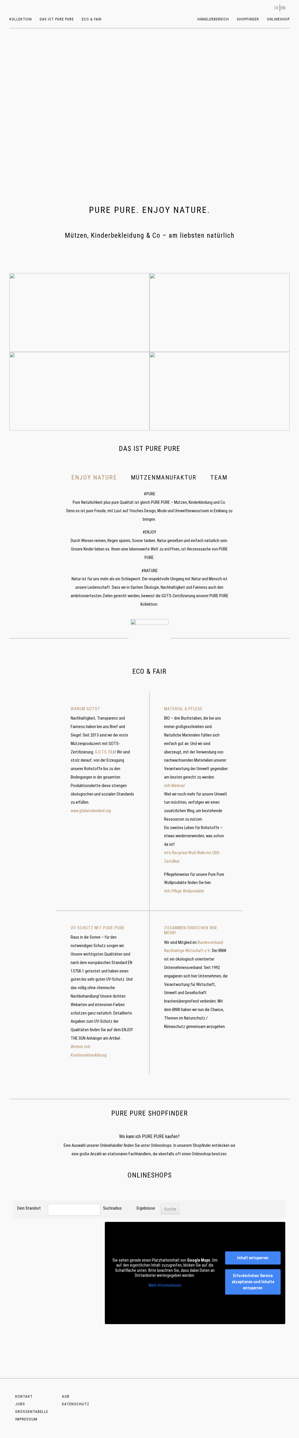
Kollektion (20, 19)
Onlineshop (278, 19)
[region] (149, 115)
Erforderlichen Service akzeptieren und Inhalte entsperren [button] (253, 1281)
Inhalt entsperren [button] (252, 1257)
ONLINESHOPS (150, 1175)
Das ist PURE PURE (57, 19)
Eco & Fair (92, 19)
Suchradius (112, 1208)
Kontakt (24, 1396)
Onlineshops (161, 1145)
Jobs (20, 1404)
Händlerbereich (213, 19)
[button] (18, 115)
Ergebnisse (146, 1208)
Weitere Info (81, 1046)
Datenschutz (75, 1404)
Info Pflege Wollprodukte (184, 891)
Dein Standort (29, 1208)
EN (283, 8)
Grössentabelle (31, 1411)
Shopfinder (248, 19)
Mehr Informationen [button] (165, 1285)
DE (276, 8)
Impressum (26, 1419)
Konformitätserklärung (89, 1055)
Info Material (174, 785)
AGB (65, 1396)
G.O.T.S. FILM (105, 752)
